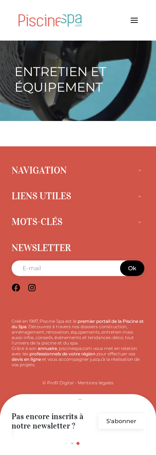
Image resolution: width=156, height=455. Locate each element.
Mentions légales (96, 382)
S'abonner (121, 421)
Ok (132, 268)
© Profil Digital (58, 382)
